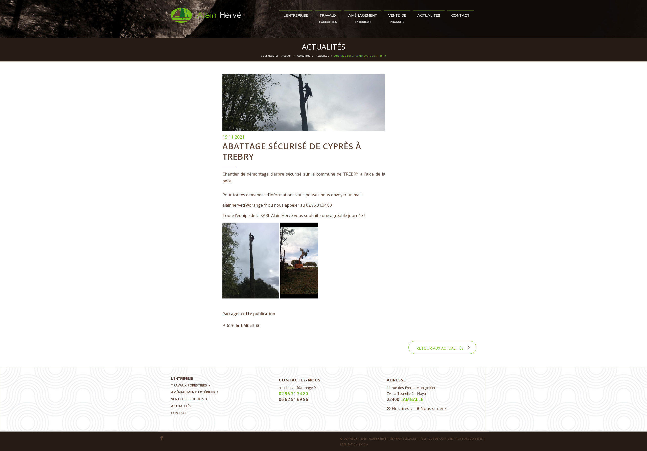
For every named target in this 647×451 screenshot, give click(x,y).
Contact (179, 413)
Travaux (189, 385)
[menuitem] (295, 13)
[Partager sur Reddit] (252, 325)
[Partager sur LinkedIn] (237, 325)
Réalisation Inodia (354, 444)
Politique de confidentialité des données (451, 438)
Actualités (323, 46)
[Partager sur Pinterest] (233, 325)
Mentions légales (402, 438)
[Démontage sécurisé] (303, 102)
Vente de (187, 399)
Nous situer (432, 408)
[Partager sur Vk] (246, 325)
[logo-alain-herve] (206, 22)
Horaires (400, 408)
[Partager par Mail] (257, 325)
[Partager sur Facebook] (224, 325)
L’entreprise (182, 378)
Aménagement (193, 392)
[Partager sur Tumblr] (241, 325)
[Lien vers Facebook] (162, 438)
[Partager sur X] (228, 325)
